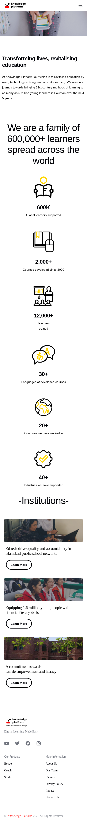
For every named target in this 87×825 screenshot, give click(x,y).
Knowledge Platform (19, 816)
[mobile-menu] (80, 5)
